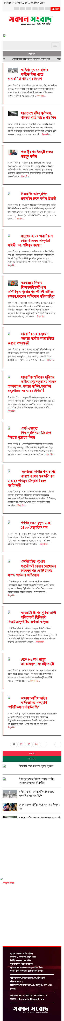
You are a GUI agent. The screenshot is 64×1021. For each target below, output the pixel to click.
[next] (43, 744)
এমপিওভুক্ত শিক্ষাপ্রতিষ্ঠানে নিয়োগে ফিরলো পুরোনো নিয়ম (29, 433)
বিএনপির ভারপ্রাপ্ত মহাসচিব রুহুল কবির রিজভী (38, 196)
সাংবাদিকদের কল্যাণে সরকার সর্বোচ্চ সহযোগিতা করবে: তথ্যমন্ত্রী (31, 338)
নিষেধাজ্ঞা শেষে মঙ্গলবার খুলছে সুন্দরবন (36, 766)
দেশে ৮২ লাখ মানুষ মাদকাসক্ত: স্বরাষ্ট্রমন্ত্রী (37, 661)
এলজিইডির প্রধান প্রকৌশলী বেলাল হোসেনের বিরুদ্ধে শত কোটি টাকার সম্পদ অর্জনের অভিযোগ (32, 568)
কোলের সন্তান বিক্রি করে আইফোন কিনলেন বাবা (26, 59)
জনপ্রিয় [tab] (32, 758)
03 (29, 744)
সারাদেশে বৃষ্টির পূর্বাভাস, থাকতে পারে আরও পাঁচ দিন (38, 115)
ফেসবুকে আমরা (8, 883)
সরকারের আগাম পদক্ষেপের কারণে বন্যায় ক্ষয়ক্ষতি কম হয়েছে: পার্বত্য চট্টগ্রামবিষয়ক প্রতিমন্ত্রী (31, 478)
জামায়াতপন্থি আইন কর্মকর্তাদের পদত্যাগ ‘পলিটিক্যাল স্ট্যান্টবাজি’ (27, 702)
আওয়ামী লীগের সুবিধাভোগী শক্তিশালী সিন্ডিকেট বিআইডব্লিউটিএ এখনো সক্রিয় (32, 617)
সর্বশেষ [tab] (32, 753)
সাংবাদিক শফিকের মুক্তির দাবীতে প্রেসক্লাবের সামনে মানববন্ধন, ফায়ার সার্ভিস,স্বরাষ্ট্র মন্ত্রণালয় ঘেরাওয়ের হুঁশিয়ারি (32, 384)
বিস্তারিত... (41, 95)
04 (36, 744)
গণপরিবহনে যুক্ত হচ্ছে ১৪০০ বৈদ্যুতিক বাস (36, 524)
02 (21, 744)
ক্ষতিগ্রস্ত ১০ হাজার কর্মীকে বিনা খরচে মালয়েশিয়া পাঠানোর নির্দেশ (28, 74)
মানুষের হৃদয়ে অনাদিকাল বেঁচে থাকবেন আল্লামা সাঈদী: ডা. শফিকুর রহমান (30, 240)
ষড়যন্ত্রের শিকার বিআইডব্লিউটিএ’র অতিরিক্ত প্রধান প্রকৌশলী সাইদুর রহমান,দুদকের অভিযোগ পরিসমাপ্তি (31, 289)
